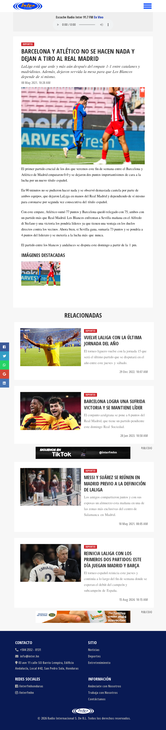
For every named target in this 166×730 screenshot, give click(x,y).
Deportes (28, 44)
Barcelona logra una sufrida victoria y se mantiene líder (114, 404)
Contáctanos (96, 699)
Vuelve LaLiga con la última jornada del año (113, 340)
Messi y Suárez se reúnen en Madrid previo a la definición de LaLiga (115, 483)
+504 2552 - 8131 (30, 650)
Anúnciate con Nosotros (104, 686)
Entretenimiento (99, 662)
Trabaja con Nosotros (103, 692)
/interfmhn (26, 692)
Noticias (93, 650)
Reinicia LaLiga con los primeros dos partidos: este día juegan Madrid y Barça (112, 559)
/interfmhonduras (31, 686)
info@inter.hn (29, 656)
